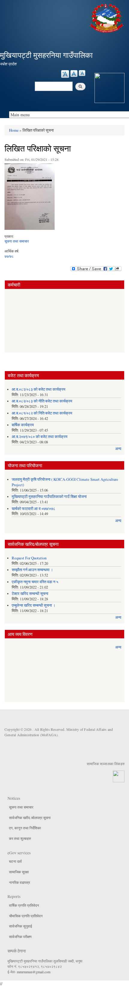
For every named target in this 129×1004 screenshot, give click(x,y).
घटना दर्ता (15, 861)
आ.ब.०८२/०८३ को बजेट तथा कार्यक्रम (38, 389)
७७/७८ (9, 256)
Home (14, 130)
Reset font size (74, 73)
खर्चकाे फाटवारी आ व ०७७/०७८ (33, 508)
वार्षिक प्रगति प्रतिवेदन (24, 905)
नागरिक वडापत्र (19, 882)
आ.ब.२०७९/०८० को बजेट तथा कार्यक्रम (40, 436)
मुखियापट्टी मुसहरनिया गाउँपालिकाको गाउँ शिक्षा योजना (49, 496)
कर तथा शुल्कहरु (20, 838)
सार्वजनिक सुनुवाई (20, 926)
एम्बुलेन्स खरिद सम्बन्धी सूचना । (34, 605)
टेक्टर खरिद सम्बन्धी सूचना (30, 593)
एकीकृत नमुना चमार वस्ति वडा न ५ (35, 581)
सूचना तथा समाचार (16, 241)
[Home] (107, 17)
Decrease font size (82, 73)
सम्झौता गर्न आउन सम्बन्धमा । (32, 569)
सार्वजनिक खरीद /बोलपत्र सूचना (30, 817)
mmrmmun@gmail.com (33, 971)
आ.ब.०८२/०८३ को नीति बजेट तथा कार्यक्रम (42, 401)
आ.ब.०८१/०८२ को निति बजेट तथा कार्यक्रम (42, 413)
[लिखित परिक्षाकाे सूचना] (29, 198)
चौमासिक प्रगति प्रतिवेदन (26, 915)
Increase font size (65, 74)
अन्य (118, 448)
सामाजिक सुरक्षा (19, 871)
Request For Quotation (29, 558)
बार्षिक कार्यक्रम (23, 424)
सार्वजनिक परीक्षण (20, 936)
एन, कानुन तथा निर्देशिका (25, 827)
